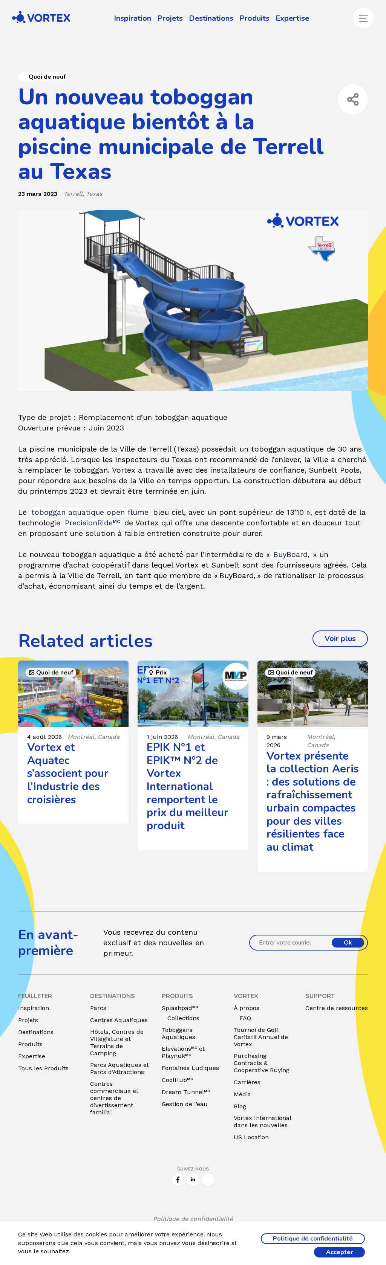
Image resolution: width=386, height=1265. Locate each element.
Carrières (247, 1082)
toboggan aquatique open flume (90, 512)
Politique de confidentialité (193, 1218)
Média (242, 1094)
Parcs (98, 1008)
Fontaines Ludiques (190, 1067)
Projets (170, 18)
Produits (254, 18)
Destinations (211, 18)
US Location (251, 1137)
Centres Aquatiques (119, 1020)
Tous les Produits (43, 1068)
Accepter (339, 1252)
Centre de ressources (336, 1008)
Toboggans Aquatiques (178, 1033)
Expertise (292, 18)
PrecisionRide (92, 522)
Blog (240, 1106)
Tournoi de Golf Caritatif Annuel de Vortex (261, 1037)
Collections (183, 1018)
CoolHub (177, 1079)
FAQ (245, 1018)
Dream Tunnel (186, 1092)
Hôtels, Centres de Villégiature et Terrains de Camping (117, 1042)
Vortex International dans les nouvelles (262, 1121)
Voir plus (346, 638)
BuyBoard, (291, 554)
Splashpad (180, 1008)
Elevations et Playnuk (183, 1052)
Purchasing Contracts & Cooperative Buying (262, 1063)
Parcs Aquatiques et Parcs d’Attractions (119, 1068)
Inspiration (132, 18)
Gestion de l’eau (185, 1104)
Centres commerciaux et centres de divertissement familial (114, 1098)
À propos (246, 1008)
